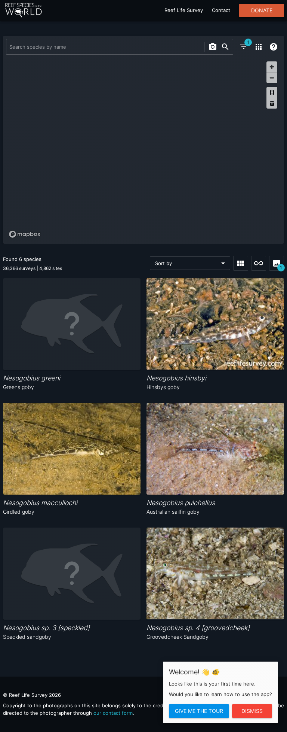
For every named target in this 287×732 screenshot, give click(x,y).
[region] (143, 149)
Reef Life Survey (183, 10)
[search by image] (212, 46)
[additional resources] (258, 47)
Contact (221, 10)
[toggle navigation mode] (258, 263)
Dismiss (252, 711)
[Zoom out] (271, 77)
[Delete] (271, 103)
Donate (261, 10)
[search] (225, 46)
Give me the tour (199, 711)
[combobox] (104, 46)
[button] (190, 263)
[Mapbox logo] (24, 234)
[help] (273, 47)
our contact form (113, 713)
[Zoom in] (271, 66)
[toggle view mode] (240, 263)
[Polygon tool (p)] (271, 92)
